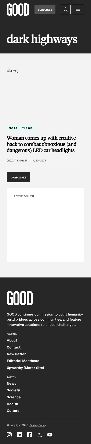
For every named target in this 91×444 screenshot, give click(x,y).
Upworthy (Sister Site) (25, 368)
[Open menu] (78, 9)
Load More (18, 177)
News (11, 383)
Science (14, 397)
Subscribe (45, 9)
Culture (13, 410)
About (12, 340)
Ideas (12, 128)
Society (13, 390)
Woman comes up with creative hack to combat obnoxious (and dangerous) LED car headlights (42, 144)
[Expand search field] (66, 9)
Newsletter (16, 354)
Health (12, 404)
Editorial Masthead (23, 361)
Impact (27, 128)
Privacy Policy (37, 425)
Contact (14, 347)
